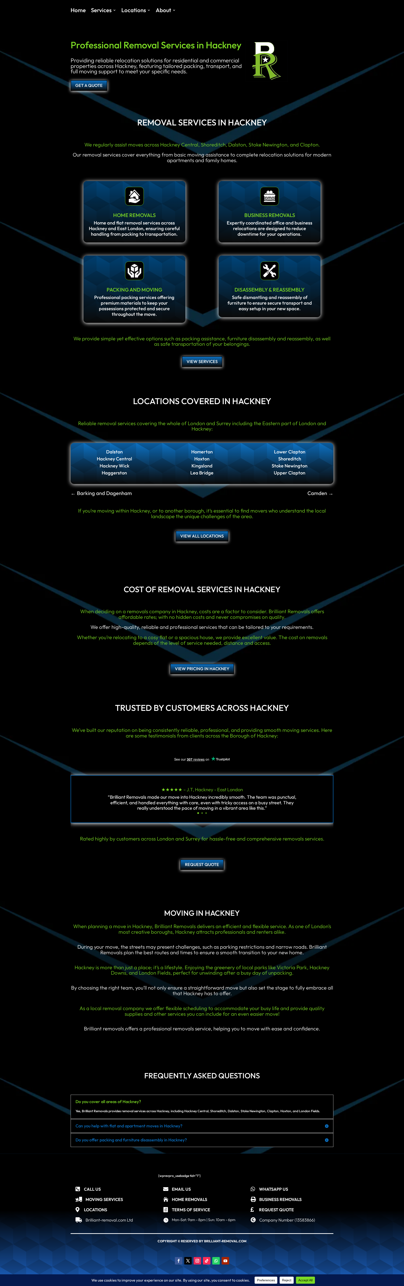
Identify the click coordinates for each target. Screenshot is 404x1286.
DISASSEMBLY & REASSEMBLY (269, 289)
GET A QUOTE (89, 85)
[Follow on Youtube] (225, 1261)
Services (101, 11)
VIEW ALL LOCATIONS (202, 536)
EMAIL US (181, 1189)
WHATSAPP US (273, 1189)
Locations (133, 11)
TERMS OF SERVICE (191, 1209)
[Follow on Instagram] (197, 1261)
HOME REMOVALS (134, 215)
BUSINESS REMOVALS (269, 215)
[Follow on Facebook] (178, 1261)
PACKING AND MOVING (134, 289)
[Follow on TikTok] (206, 1261)
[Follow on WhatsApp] (216, 1261)
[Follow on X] (188, 1261)
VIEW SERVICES (202, 361)
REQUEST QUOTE (202, 864)
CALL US (92, 1189)
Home (78, 11)
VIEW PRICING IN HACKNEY (202, 668)
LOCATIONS (95, 1209)
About (163, 11)
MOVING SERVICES (104, 1199)
